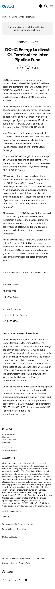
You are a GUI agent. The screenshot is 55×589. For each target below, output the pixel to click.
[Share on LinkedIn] (27, 68)
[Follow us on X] (20, 580)
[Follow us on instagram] (9, 580)
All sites (9, 572)
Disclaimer (39, 558)
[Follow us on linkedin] (15, 580)
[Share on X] (35, 68)
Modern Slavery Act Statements (16, 558)
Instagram (45, 506)
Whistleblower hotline (12, 511)
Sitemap (5, 516)
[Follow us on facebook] (3, 580)
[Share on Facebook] (20, 68)
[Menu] (51, 6)
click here (35, 30)
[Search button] (46, 6)
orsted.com (11, 506)
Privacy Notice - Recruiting (14, 529)
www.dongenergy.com (14, 414)
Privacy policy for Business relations (17, 524)
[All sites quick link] (40, 6)
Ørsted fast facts (9, 537)
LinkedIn (33, 506)
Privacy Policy (25, 563)
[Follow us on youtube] (26, 580)
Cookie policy (8, 563)
